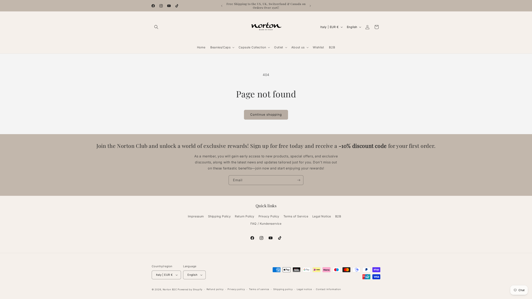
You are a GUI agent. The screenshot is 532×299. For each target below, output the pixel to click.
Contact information (328, 289)
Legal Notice (321, 216)
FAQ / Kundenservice (265, 223)
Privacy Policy (269, 216)
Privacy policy (236, 289)
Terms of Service (295, 216)
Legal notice (304, 289)
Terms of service (259, 289)
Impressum (196, 216)
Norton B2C (170, 289)
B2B (338, 216)
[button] (156, 27)
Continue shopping (266, 114)
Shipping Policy (219, 216)
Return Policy (244, 216)
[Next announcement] (310, 6)
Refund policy (215, 289)
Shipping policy (283, 289)
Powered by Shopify (190, 289)
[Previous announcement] (221, 6)
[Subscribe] (298, 180)
